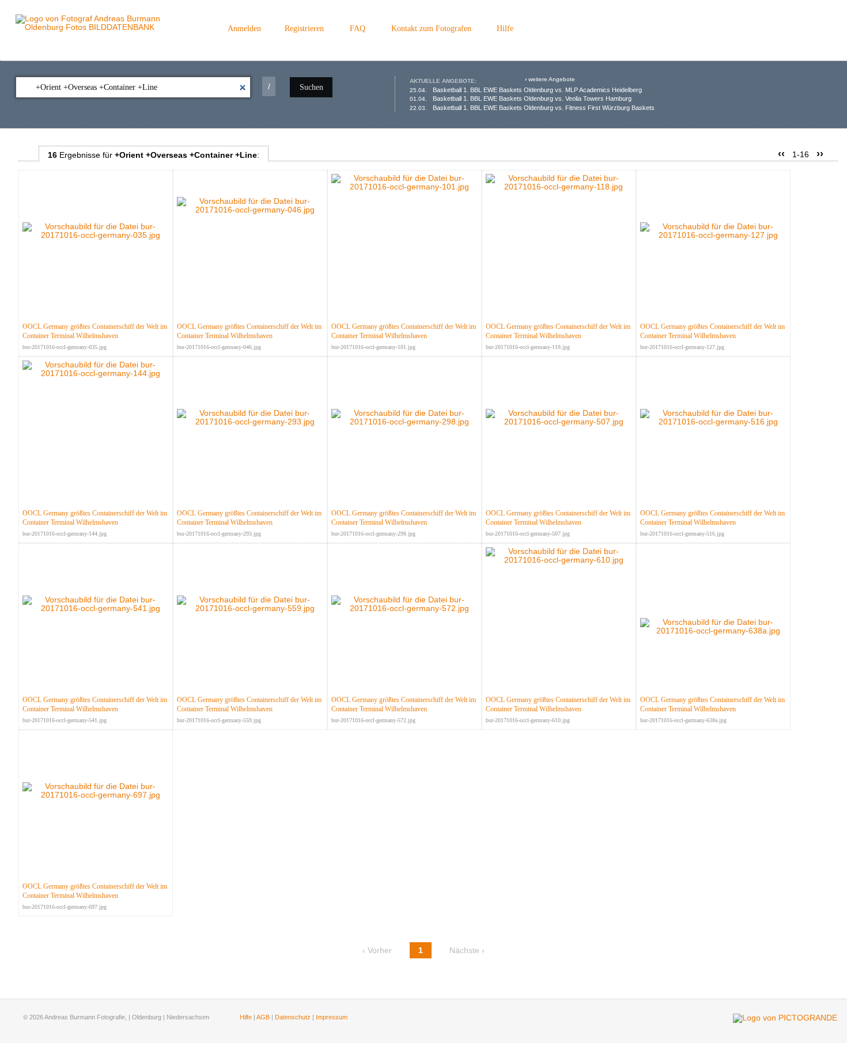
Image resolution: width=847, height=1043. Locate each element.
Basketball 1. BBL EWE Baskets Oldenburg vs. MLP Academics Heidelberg (526, 89)
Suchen (311, 87)
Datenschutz (293, 1017)
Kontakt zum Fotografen (431, 28)
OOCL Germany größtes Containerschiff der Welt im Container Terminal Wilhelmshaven (94, 331)
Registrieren (304, 28)
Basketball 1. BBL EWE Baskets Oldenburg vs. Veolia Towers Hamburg (521, 98)
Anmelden (244, 28)
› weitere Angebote (550, 79)
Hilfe (505, 28)
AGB (263, 1017)
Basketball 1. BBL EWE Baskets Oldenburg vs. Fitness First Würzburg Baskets (532, 107)
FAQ (357, 28)
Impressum (331, 1017)
